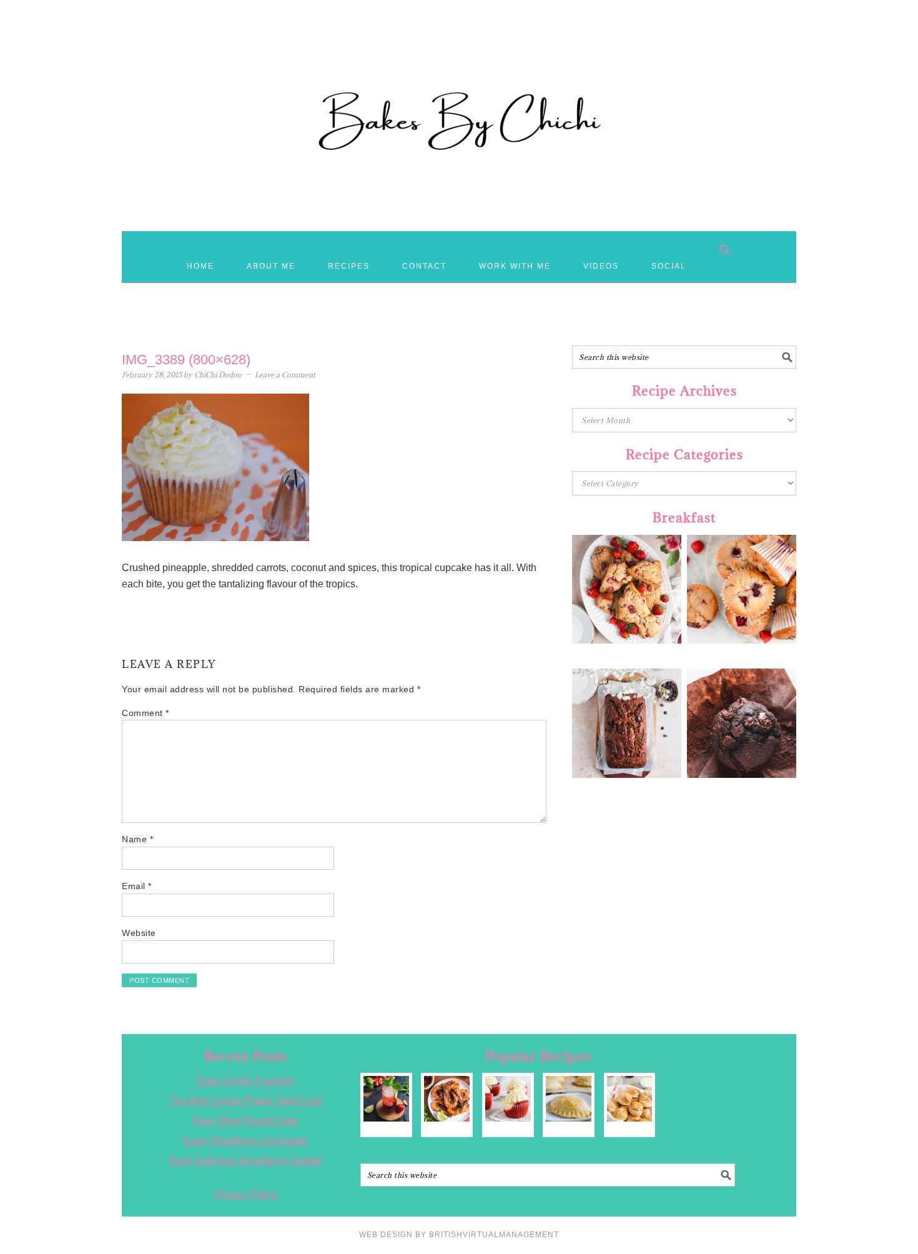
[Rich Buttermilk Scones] (630, 1099)
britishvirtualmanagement (494, 1234)
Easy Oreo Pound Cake (245, 1120)
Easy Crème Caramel (246, 1080)
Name (137, 839)
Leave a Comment (285, 374)
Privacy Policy (245, 1194)
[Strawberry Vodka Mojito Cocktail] (386, 1099)
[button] (725, 250)
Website (139, 933)
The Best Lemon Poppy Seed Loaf (245, 1100)
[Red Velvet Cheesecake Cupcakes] (508, 1099)
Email (137, 886)
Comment (145, 713)
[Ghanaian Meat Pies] (568, 1099)
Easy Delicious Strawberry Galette (246, 1160)
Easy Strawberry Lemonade (245, 1140)
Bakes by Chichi (459, 65)
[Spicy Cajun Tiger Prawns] (447, 1099)
